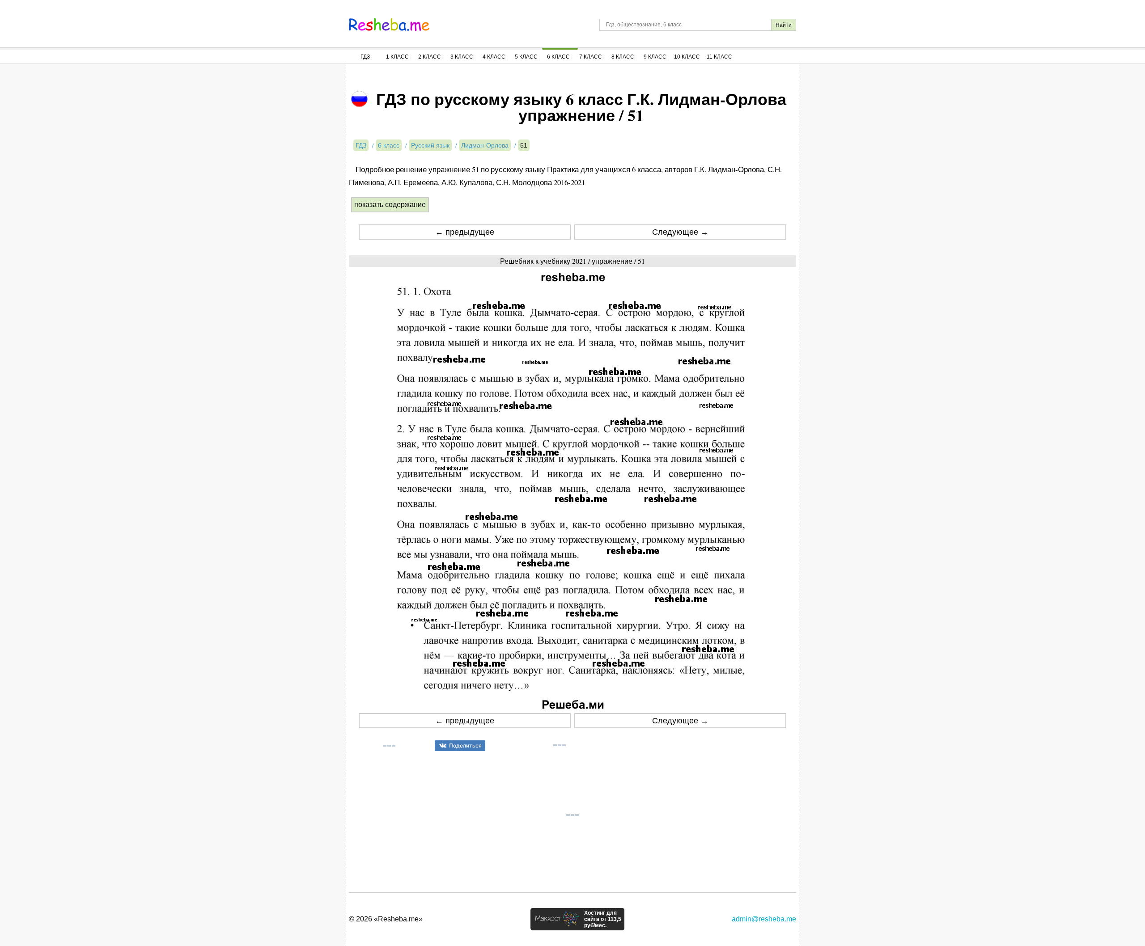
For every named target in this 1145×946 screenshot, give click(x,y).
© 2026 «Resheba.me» (386, 919)
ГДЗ (365, 57)
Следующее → (680, 232)
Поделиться (465, 745)
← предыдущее (464, 232)
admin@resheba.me (764, 919)
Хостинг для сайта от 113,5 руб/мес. (602, 919)
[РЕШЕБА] (389, 25)
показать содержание (390, 204)
